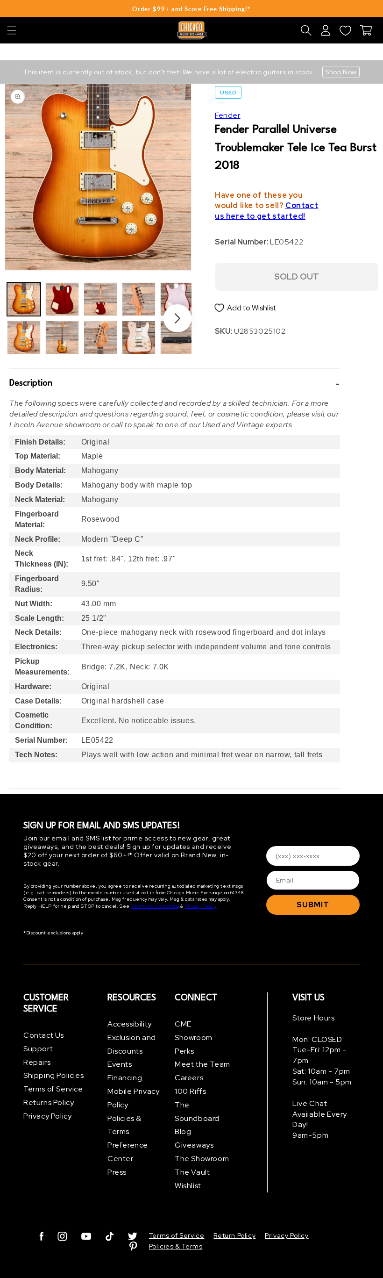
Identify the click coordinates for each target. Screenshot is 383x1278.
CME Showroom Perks (194, 1037)
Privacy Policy (199, 906)
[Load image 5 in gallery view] (100, 299)
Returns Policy (48, 1102)
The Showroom (202, 1158)
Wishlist (188, 1186)
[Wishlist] (345, 30)
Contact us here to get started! (266, 211)
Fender (228, 115)
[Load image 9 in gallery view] (177, 299)
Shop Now (341, 72)
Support (38, 1049)
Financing (124, 1078)
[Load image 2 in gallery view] (24, 337)
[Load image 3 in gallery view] (62, 299)
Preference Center (127, 1151)
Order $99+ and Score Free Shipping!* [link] (191, 9)
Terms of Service (53, 1089)
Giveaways (194, 1145)
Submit (313, 905)
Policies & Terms (124, 1125)
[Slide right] (177, 318)
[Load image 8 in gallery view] (139, 337)
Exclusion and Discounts (131, 1044)
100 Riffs (190, 1091)
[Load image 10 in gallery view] (177, 337)
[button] (11, 30)
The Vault (192, 1172)
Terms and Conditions (155, 906)
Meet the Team (202, 1064)
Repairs (36, 1062)
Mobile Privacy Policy (133, 1098)
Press (117, 1172)
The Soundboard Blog (197, 1118)
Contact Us (43, 1035)
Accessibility (129, 1024)
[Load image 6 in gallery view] (100, 337)
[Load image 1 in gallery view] (24, 299)
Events (119, 1064)
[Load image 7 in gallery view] (139, 299)
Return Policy (234, 1235)
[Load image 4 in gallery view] (62, 337)
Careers (189, 1078)
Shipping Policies (53, 1075)
